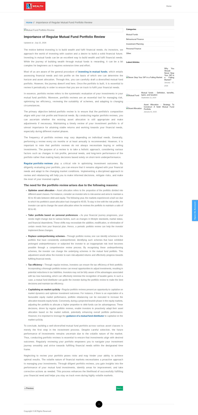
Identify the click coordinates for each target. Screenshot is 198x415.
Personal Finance (133, 49)
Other (128, 53)
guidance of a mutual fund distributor (85, 316)
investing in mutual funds (92, 71)
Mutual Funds (132, 34)
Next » (119, 388)
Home (168, 6)
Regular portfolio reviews (38, 163)
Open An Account (195, 210)
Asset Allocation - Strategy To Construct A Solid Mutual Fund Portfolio (159, 106)
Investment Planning (135, 44)
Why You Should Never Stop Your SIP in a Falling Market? (169, 74)
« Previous (29, 388)
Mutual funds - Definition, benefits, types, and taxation (157, 94)
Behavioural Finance (135, 39)
